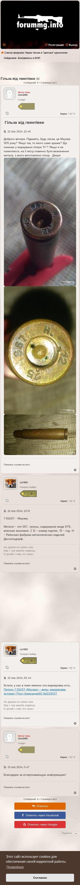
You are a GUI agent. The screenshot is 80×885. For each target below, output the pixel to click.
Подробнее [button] (15, 867)
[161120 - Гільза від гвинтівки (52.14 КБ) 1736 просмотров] (40, 222)
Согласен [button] (40, 877)
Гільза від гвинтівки (18, 78)
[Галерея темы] (37, 78)
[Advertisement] (40, 69)
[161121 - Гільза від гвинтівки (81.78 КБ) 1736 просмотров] (40, 350)
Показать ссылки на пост (17, 465)
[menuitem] (71, 45)
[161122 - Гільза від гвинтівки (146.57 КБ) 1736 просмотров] (40, 434)
